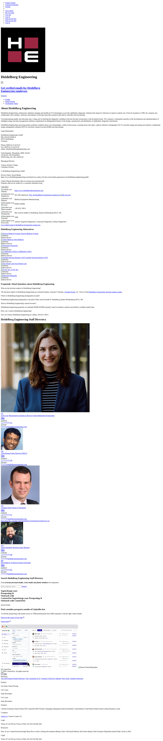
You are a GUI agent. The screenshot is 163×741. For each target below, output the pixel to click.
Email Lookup (10, 3)
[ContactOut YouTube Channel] (5, 674)
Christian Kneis (69, 292)
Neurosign (14, 246)
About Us (4, 716)
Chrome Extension (11, 5)
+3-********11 (6, 515)
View (3, 418)
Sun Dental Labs (21, 264)
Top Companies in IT (33, 678)
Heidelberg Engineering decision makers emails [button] (105, 292)
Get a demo (9, 11)
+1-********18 (6, 460)
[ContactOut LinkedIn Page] (2, 674)
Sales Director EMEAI (19, 453)
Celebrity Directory (76, 678)
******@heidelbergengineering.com (14, 427)
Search (24, 586)
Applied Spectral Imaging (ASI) (36, 258)
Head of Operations (19, 508)
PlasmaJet (13, 276)
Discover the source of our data (12, 618)
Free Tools (65, 678)
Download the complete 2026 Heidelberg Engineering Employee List (25, 521)
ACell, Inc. (15, 270)
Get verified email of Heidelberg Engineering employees (20, 225)
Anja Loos (4, 416)
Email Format (10, 101)
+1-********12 (6, 423)
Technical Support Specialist (21, 563)
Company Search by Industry (51, 678)
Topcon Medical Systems (29, 234)
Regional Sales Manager (21, 548)
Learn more (5, 621)
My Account (9, 13)
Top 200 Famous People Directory (13, 678)
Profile (7, 99)
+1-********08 (6, 555)
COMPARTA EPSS (24, 252)
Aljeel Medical (18, 240)
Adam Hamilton (6, 548)
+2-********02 (6, 570)
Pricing (7, 7)
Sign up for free (10, 19)
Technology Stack (11, 103)
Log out (8, 15)
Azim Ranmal (6, 453)
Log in (7, 17)
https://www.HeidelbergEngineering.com (29, 190)
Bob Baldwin (5, 563)
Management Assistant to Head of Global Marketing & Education (32, 416)
